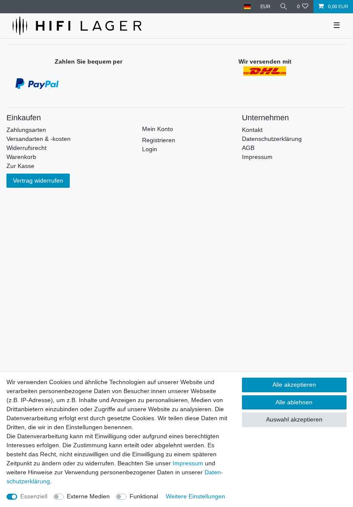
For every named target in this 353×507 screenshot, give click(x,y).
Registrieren (158, 140)
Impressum (257, 156)
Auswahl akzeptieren (294, 419)
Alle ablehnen (294, 402)
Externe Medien (88, 496)
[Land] (247, 6)
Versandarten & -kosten (38, 138)
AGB (248, 147)
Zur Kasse (20, 165)
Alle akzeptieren (294, 384)
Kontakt (252, 129)
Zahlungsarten (26, 129)
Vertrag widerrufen (38, 180)
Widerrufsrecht (26, 147)
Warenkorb (21, 156)
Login (149, 149)
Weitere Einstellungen (195, 496)
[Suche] (283, 6)
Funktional (144, 496)
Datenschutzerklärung (272, 138)
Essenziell (33, 496)
